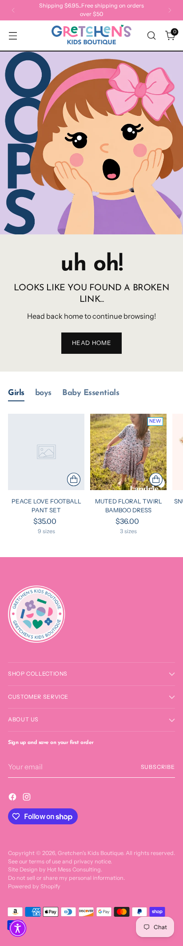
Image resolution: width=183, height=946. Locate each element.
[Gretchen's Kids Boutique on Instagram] (27, 798)
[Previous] (13, 10)
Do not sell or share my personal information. (66, 878)
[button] (18, 928)
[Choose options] (73, 479)
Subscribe (158, 767)
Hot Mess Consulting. (74, 869)
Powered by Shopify (34, 886)
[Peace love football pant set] (46, 452)
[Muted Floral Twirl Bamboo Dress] (128, 452)
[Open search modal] (151, 35)
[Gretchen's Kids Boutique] (91, 35)
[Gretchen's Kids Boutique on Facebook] (13, 798)
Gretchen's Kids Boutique (90, 853)
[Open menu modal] (13, 35)
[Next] (169, 10)
